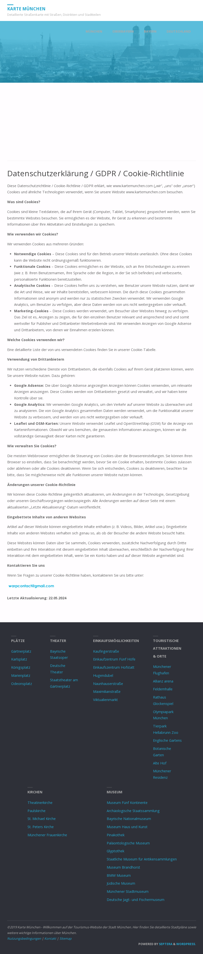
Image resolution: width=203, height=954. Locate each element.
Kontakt (50, 938)
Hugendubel (103, 675)
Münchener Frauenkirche (47, 835)
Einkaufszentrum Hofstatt (113, 667)
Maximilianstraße (107, 691)
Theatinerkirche (39, 802)
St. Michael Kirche (41, 818)
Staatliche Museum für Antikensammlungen (142, 859)
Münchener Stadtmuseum (128, 891)
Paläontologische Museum (128, 843)
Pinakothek (116, 835)
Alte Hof (159, 763)
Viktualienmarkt (105, 699)
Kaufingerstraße (106, 651)
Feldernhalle (163, 689)
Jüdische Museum (121, 883)
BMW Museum (119, 875)
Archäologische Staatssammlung (133, 810)
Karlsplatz (19, 659)
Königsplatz (20, 667)
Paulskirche (36, 810)
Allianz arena (163, 681)
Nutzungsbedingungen (24, 938)
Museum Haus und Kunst (127, 826)
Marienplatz (20, 675)
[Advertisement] (101, 124)
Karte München (26, 8)
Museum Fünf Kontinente (127, 802)
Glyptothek (115, 851)
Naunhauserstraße (108, 683)
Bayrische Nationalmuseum (129, 818)
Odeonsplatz (21, 683)
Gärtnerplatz (21, 651)
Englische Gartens (167, 740)
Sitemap (65, 938)
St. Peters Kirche (40, 826)
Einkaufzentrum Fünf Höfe (114, 659)
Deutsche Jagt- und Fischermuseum (135, 899)
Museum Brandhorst (123, 867)
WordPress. (186, 944)
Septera (165, 944)
